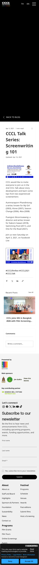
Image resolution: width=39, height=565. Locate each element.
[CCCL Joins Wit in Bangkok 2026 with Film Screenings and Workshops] (19, 305)
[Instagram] (3, 406)
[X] (10, 406)
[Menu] (34, 4)
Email (4, 461)
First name (6, 441)
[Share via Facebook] (7, 281)
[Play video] (19, 255)
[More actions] (32, 128)
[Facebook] (7, 406)
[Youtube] (17, 406)
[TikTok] (20, 406)
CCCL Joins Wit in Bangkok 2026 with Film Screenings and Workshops (19, 320)
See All (30, 292)
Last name (6, 451)
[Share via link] (23, 281)
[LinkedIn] (13, 406)
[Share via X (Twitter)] (12, 281)
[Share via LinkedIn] (17, 281)
